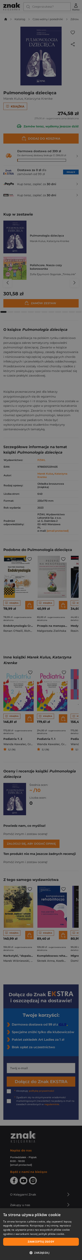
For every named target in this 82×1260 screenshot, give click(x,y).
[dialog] (41, 1234)
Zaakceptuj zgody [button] (41, 1241)
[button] (41, 1252)
